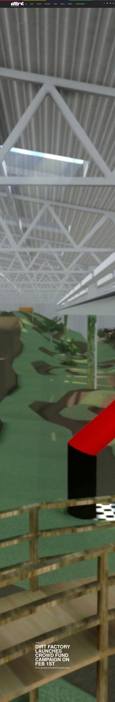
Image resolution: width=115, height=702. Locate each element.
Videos (62, 4)
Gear (31, 4)
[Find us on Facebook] (104, 3)
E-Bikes (70, 4)
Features (47, 4)
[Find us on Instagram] (110, 3)
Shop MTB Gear (80, 4)
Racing (39, 4)
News (55, 4)
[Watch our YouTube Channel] (107, 3)
